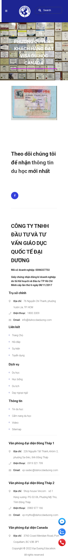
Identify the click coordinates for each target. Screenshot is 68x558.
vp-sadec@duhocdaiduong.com (40, 470)
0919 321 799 (35, 463)
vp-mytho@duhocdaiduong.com (40, 515)
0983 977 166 (35, 508)
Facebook (14, 195)
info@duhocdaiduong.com (37, 319)
